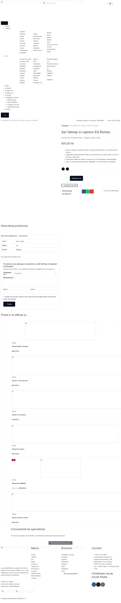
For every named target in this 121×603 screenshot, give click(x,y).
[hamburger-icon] (4, 23)
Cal (6, 56)
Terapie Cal (9, 90)
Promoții (8, 95)
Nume (5, 289)
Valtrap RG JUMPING (19, 483)
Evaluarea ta (7, 273)
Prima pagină (5, 120)
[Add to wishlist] (4, 128)
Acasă (7, 26)
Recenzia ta (8, 278)
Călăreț (7, 28)
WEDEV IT (22, 598)
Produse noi (9, 93)
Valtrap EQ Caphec (18, 449)
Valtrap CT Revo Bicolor (20, 380)
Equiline (18, 249)
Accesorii (8, 88)
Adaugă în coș (76, 178)
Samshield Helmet (13, 107)
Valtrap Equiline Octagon (20, 346)
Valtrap (15, 120)
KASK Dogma (11, 100)
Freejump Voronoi (13, 104)
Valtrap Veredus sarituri (20, 517)
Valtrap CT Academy (19, 415)
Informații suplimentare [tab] (9, 236)
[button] (84, 191)
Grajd (7, 86)
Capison (93, 138)
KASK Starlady (12, 102)
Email (33, 289)
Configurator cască (11, 97)
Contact (8, 109)
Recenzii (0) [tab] (23, 236)
